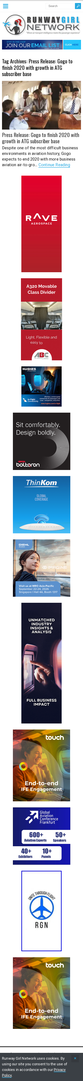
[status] (75, 1058)
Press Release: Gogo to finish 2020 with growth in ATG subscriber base (40, 138)
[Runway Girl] (41, 34)
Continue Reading (54, 164)
